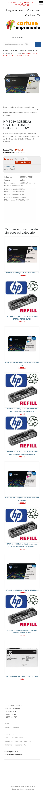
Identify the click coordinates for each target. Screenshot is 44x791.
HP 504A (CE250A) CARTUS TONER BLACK (22, 273)
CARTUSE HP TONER (13, 53)
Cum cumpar (9, 734)
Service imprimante (12, 727)
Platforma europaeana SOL (15, 745)
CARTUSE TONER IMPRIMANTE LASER (25, 51)
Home (5, 51)
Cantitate (18, 159)
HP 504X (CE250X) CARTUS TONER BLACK (22, 590)
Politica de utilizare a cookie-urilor (17, 741)
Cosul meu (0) (32, 15)
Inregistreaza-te (14, 10)
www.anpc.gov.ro (28, 789)
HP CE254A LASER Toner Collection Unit (22, 676)
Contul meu (33, 10)
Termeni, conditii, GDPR (13, 738)
